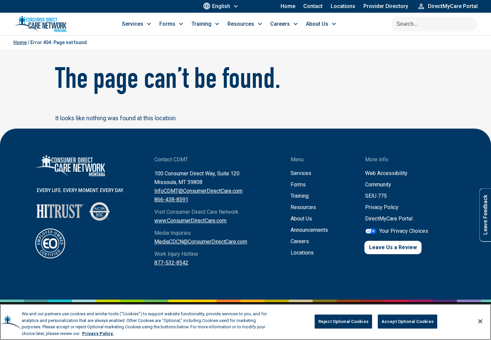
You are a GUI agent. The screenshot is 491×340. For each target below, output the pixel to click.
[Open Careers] (296, 24)
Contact (313, 6)
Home (288, 6)
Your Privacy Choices (403, 231)
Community (378, 184)
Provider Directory (385, 6)
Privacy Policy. (98, 333)
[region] (245, 322)
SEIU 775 (376, 196)
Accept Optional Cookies (407, 321)
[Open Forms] (181, 24)
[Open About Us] (334, 24)
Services (301, 173)
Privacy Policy (381, 207)
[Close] (480, 321)
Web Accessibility (386, 173)
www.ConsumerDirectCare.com (190, 220)
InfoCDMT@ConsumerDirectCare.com (198, 191)
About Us (301, 218)
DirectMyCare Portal (389, 218)
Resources (303, 207)
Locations (343, 6)
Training (300, 196)
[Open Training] (217, 24)
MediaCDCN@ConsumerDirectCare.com (200, 241)
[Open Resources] (260, 24)
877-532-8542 (171, 263)
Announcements (309, 230)
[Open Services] (149, 24)
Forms (298, 184)
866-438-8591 (171, 199)
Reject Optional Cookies (343, 321)
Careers (300, 241)
